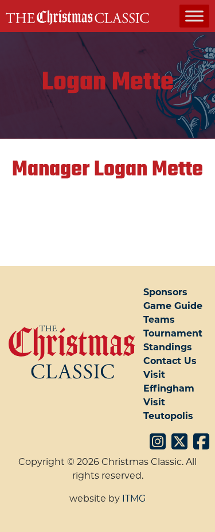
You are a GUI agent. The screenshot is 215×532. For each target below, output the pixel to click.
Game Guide (172, 305)
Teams (159, 319)
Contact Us (170, 360)
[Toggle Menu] (194, 15)
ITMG (134, 498)
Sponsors (165, 292)
